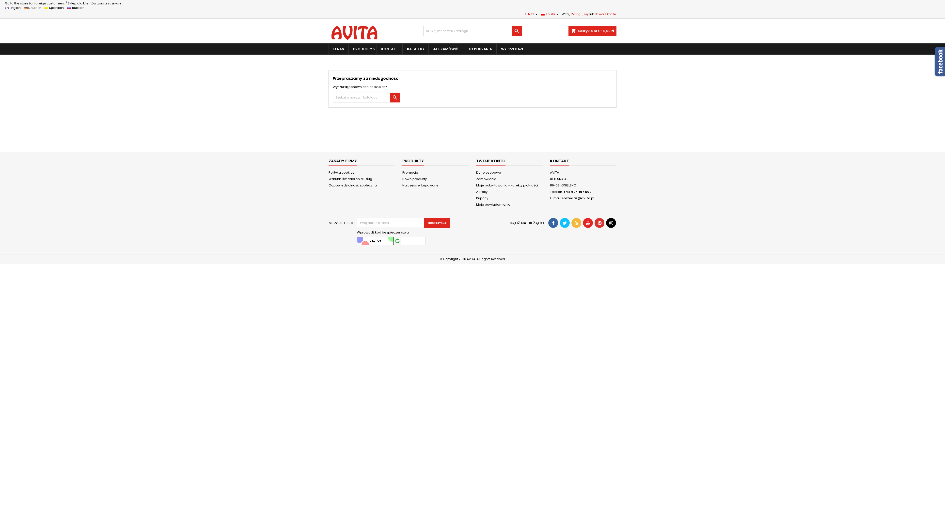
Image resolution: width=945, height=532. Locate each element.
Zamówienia (486, 179)
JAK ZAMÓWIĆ (445, 49)
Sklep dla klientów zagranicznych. (63, 3)
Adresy (482, 191)
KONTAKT (389, 49)
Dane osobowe (488, 172)
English (16, 7)
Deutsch (36, 7)
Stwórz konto (605, 14)
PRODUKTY (362, 49)
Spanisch (57, 7)
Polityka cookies (341, 172)
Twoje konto (490, 161)
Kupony (482, 198)
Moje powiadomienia (493, 204)
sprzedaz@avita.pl (578, 198)
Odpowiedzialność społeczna (353, 185)
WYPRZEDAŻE (512, 49)
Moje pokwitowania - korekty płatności (507, 185)
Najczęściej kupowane (420, 185)
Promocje (410, 172)
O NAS (338, 49)
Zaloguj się (579, 14)
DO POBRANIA (480, 49)
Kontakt (559, 161)
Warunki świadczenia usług (350, 179)
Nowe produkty (414, 179)
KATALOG (415, 49)
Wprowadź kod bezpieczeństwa (383, 232)
